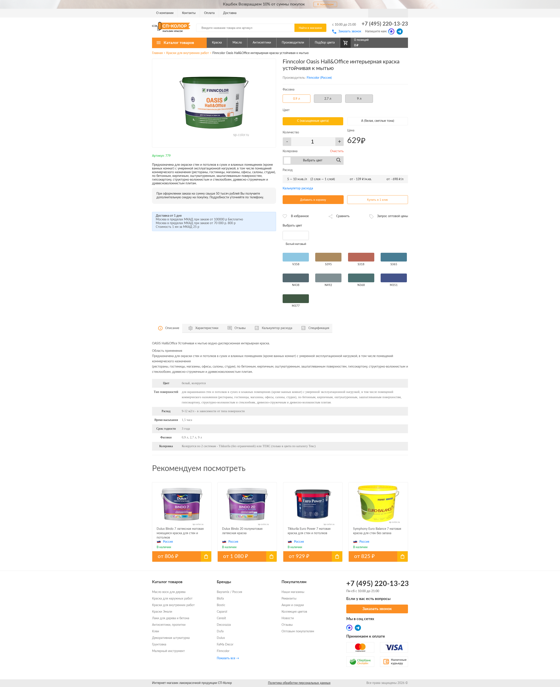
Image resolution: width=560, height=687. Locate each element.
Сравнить (343, 216)
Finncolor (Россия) (319, 77)
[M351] (394, 278)
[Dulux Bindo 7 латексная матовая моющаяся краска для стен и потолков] (181, 556)
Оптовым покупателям (298, 631)
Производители (293, 42)
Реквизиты (289, 598)
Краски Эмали (162, 611)
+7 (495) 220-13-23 (385, 24)
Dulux (221, 638)
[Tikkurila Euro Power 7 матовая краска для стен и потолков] (312, 556)
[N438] (296, 278)
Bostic (221, 605)
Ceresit (221, 618)
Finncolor (223, 651)
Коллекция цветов (294, 611)
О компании (164, 13)
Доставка (229, 13)
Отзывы (287, 624)
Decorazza (224, 624)
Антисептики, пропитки (169, 624)
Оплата (209, 13)
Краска (217, 42)
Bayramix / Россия (229, 592)
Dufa (220, 631)
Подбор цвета (325, 42)
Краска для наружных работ (172, 598)
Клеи (155, 631)
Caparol (222, 611)
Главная (157, 53)
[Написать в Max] (391, 31)
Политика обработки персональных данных (299, 683)
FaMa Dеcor (225, 644)
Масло (237, 42)
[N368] (361, 278)
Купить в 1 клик (377, 199)
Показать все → (228, 658)
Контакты (189, 13)
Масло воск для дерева (169, 592)
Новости (288, 618)
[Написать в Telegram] (400, 31)
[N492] (328, 278)
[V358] (296, 257)
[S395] (328, 257)
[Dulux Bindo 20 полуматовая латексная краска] (247, 556)
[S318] (361, 257)
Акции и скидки (293, 605)
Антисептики (262, 42)
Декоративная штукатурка (171, 638)
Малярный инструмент (168, 651)
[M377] (296, 298)
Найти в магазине (310, 28)
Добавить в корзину (313, 199)
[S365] (394, 257)
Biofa (220, 598)
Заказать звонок (349, 31)
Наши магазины (293, 592)
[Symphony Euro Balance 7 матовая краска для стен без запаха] (378, 556)
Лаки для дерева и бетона (170, 618)
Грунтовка (159, 644)
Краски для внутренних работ (187, 53)
